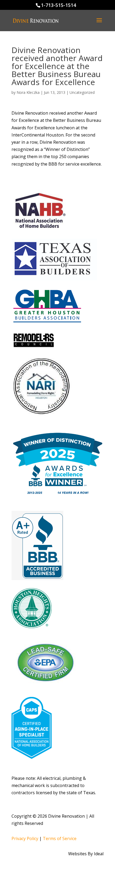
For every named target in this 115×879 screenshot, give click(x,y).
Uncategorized (82, 92)
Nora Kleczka (28, 92)
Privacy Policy (24, 838)
